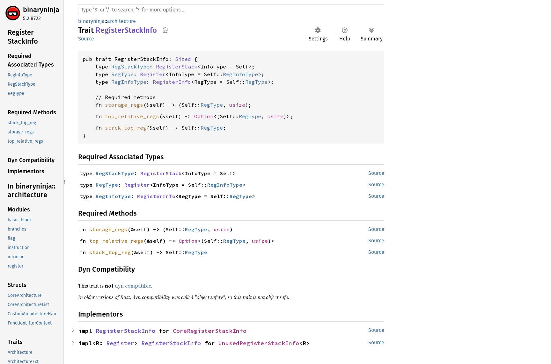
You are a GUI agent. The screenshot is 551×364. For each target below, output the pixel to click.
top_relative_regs (132, 116)
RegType (122, 74)
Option (203, 116)
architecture (121, 21)
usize (237, 105)
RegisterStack (176, 66)
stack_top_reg (125, 128)
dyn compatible (133, 285)
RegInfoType (240, 74)
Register (152, 74)
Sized (183, 59)
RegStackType (130, 66)
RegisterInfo (172, 82)
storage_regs (124, 105)
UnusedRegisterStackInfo (258, 343)
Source (86, 39)
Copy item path (165, 30)
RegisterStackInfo (125, 330)
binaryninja (41, 9)
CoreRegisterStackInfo (209, 330)
